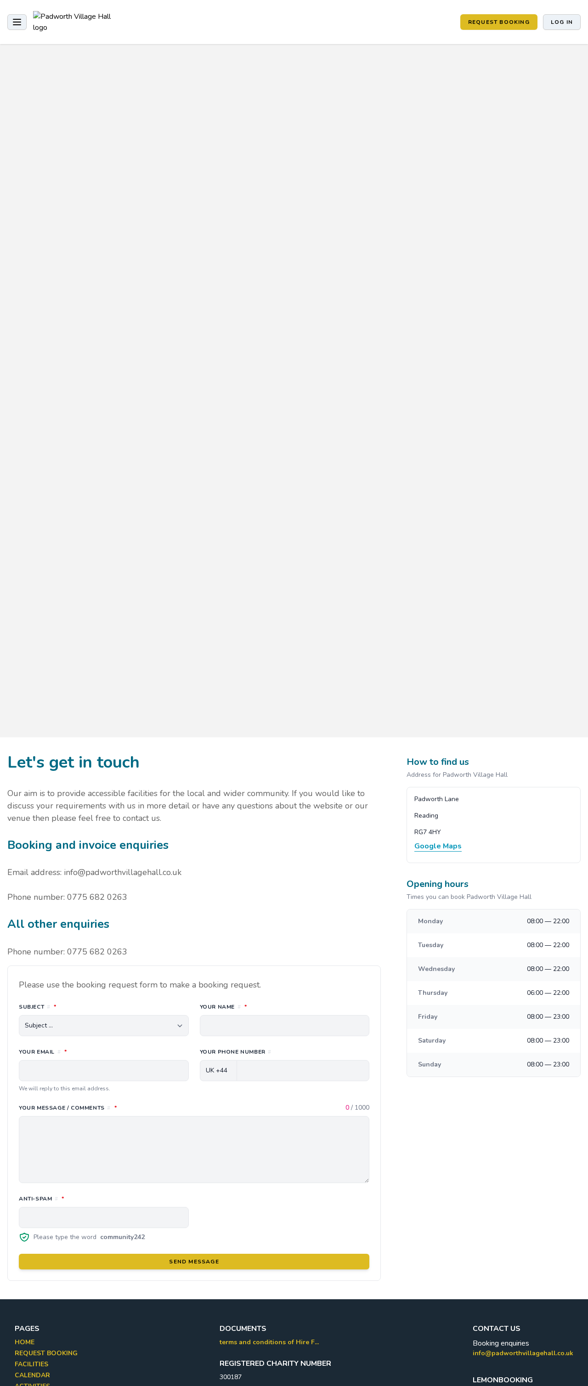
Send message (194, 1261)
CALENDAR (32, 1375)
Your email (83, 1051)
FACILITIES (31, 1364)
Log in (562, 22)
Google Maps (438, 846)
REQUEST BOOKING (499, 22)
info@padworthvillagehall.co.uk (523, 1353)
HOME (24, 1342)
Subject (78, 1006)
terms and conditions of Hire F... (269, 1342)
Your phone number (235, 1051)
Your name (264, 1006)
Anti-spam (82, 1198)
